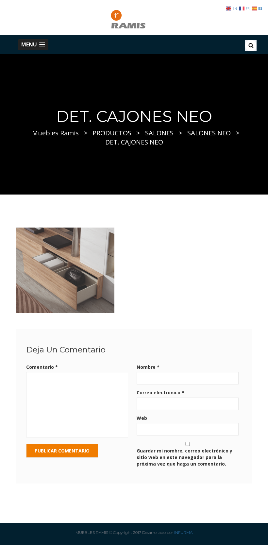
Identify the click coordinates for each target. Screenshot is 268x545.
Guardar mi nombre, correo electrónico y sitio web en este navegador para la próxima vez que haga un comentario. (184, 457)
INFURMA (183, 532)
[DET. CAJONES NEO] (65, 269)
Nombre (148, 367)
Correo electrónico (160, 392)
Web (142, 418)
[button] (33, 44)
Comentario (42, 367)
